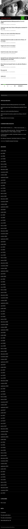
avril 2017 (3, 420)
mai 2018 (3, 391)
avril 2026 (3, 158)
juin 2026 (3, 153)
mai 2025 (3, 185)
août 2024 (3, 209)
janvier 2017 (4, 426)
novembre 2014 (4, 490)
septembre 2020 (4, 329)
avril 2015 (3, 477)
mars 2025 (3, 190)
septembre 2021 (4, 303)
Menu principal (26, 18)
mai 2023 (3, 249)
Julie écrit (3, 76)
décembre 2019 (4, 354)
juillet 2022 (3, 276)
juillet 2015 (3, 469)
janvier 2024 (4, 228)
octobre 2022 (4, 268)
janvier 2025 (4, 196)
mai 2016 (3, 444)
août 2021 (3, 305)
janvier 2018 (4, 399)
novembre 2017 (4, 402)
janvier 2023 (4, 260)
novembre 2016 (4, 431)
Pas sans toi (4, 70)
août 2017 (3, 410)
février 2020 (3, 348)
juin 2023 (3, 247)
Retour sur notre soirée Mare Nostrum (10, 33)
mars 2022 (3, 287)
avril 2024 (3, 220)
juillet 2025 (3, 182)
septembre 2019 (4, 362)
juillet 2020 (3, 335)
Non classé (3, 502)
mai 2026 (3, 156)
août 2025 (3, 180)
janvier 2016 (4, 455)
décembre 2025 (4, 169)
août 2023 (3, 241)
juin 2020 (3, 338)
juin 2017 (3, 415)
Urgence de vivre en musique (8, 45)
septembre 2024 (4, 207)
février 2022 (3, 289)
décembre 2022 (4, 263)
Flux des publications (6, 515)
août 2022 (3, 273)
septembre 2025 (4, 177)
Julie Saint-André (6, 18)
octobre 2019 (4, 359)
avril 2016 (3, 447)
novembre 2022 (4, 265)
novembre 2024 (4, 201)
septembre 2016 (4, 436)
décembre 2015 (4, 458)
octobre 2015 (4, 463)
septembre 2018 (4, 386)
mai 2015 (3, 474)
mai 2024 (3, 217)
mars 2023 (3, 255)
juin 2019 (3, 370)
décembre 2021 (4, 295)
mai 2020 (3, 340)
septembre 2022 (4, 271)
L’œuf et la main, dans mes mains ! (9, 52)
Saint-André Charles (5, 127)
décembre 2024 (4, 198)
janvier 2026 (4, 166)
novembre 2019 (4, 356)
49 (14, 86)
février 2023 (3, 257)
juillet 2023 (3, 244)
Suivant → (21, 86)
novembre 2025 (4, 172)
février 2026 (3, 164)
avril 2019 (3, 375)
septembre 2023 (4, 239)
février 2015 (3, 482)
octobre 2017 (4, 404)
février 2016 (3, 452)
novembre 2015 (4, 460)
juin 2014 (3, 493)
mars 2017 (3, 423)
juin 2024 (3, 215)
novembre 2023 (4, 233)
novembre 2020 (4, 324)
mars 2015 (3, 479)
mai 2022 (3, 281)
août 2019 (3, 364)
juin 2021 (3, 311)
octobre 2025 (4, 174)
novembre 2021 (4, 297)
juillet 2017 (3, 412)
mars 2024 (3, 223)
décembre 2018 (4, 380)
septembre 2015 (4, 466)
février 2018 (3, 396)
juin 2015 (3, 471)
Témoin (24, 138)
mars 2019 (3, 378)
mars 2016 (3, 450)
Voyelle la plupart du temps (12, 141)
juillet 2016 (3, 439)
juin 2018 (3, 388)
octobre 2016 (4, 434)
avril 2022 (3, 284)
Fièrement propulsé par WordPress (7, 527)
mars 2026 (3, 161)
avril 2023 (3, 252)
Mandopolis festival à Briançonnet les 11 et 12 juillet (13, 104)
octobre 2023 (4, 236)
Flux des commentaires (6, 517)
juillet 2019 (3, 367)
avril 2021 (3, 316)
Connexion (3, 512)
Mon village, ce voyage (15, 131)
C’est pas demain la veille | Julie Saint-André (11, 134)
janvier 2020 (4, 351)
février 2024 (3, 225)
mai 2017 (3, 418)
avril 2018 (3, 394)
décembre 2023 (4, 231)
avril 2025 (3, 188)
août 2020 (3, 332)
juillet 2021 (3, 308)
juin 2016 (3, 442)
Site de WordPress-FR (6, 520)
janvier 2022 (4, 292)
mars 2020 (3, 346)
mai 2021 (3, 313)
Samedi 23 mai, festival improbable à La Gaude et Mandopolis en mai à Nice (13, 58)
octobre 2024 (4, 204)
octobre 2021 (4, 300)
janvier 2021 (4, 319)
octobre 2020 (4, 327)
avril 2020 (3, 343)
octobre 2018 (4, 383)
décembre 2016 (4, 428)
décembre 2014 (4, 487)
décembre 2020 (4, 321)
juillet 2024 (3, 212)
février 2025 (3, 193)
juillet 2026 (3, 150)
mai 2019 (3, 372)
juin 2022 (3, 279)
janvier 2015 (4, 485)
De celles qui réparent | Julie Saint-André (10, 138)
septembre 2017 (4, 407)
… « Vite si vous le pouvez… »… (19, 127)
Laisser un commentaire (11, 24)
